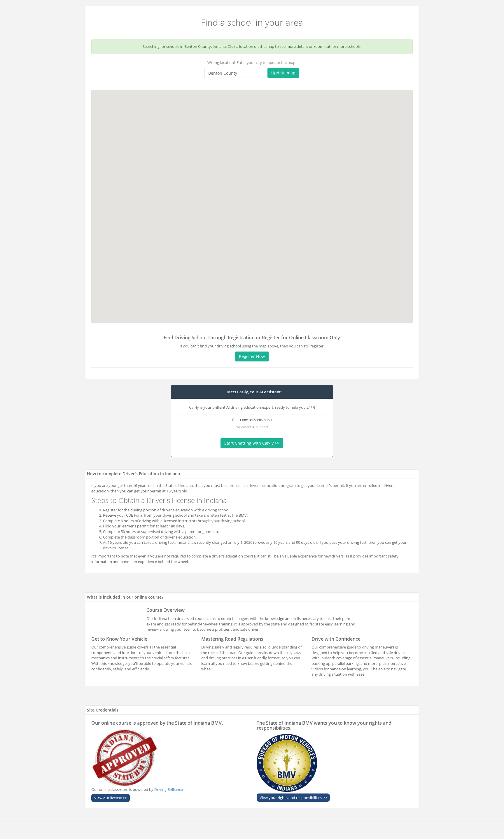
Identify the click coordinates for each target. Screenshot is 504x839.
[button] (252, 200)
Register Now (252, 356)
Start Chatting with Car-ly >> (251, 443)
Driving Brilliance (168, 789)
